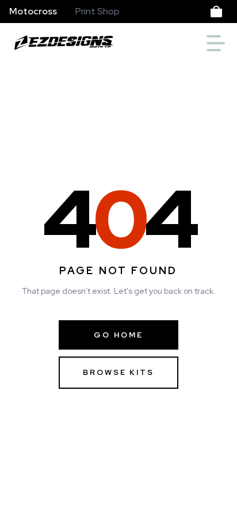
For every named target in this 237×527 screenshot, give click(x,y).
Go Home (118, 335)
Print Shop (97, 11)
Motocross (33, 11)
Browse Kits (118, 372)
